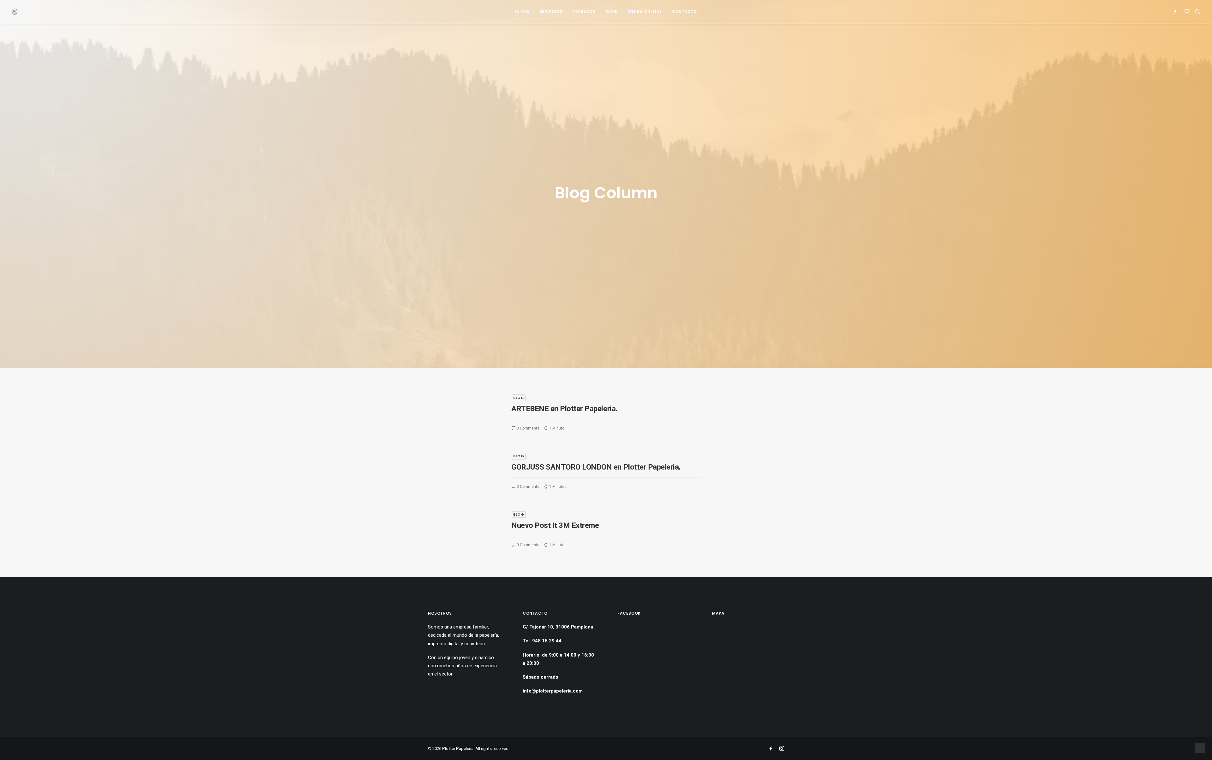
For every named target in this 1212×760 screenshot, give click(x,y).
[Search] (1196, 11)
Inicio (522, 11)
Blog (611, 11)
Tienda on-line (644, 11)
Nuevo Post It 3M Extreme (555, 525)
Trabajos (584, 11)
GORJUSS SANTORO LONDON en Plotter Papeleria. (595, 467)
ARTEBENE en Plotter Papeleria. (564, 408)
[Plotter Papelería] (14, 12)
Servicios (550, 11)
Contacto (684, 11)
